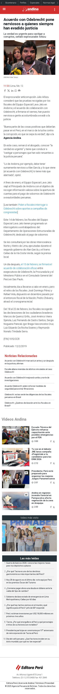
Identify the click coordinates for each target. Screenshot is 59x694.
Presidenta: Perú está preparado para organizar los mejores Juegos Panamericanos (43, 475)
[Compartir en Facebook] (51, 441)
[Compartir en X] (54, 441)
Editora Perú (11, 683)
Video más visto (29, 517)
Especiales (34, 3)
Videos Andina (14, 419)
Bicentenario (10, 3)
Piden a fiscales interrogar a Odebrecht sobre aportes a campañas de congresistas (25, 208)
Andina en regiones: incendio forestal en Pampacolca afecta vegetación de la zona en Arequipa (42, 498)
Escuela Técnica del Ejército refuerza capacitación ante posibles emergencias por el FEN (42, 432)
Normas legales (50, 3)
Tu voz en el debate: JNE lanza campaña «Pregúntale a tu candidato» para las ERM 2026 (41, 454)
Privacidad (49, 683)
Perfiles (23, 3)
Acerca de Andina (26, 683)
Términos (39, 683)
